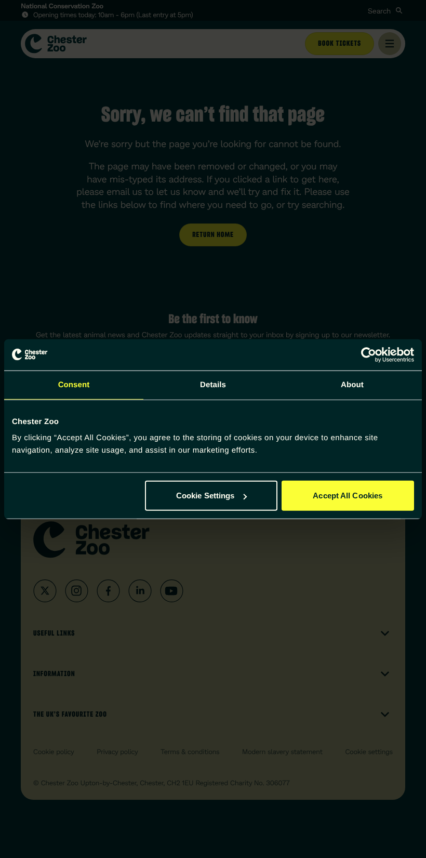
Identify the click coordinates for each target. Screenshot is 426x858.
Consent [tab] (74, 384)
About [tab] (352, 384)
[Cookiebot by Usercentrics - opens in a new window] (368, 354)
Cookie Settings (205, 495)
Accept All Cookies (347, 495)
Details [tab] (213, 384)
